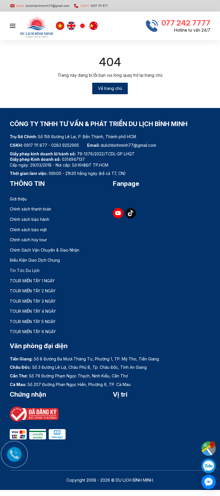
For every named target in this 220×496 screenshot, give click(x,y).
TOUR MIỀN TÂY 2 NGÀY (33, 290)
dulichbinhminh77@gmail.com (42, 5)
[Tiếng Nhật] (82, 26)
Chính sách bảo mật (28, 229)
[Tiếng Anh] (71, 26)
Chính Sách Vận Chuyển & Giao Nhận (44, 250)
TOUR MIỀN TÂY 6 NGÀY (33, 331)
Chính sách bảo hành (29, 219)
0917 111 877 (94, 5)
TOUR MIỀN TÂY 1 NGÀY (32, 280)
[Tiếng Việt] (60, 26)
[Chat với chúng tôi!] (208, 482)
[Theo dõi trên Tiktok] (130, 213)
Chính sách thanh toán (30, 208)
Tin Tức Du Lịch (25, 270)
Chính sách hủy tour (28, 239)
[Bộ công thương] (34, 413)
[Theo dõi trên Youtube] (118, 213)
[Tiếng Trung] (93, 26)
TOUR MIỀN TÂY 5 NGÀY (33, 321)
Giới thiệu (18, 198)
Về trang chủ (110, 88)
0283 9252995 (65, 145)
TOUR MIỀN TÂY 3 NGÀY (33, 301)
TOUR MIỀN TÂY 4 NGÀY (33, 311)
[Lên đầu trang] (210, 434)
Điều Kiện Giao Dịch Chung (35, 260)
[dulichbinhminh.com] (36, 26)
